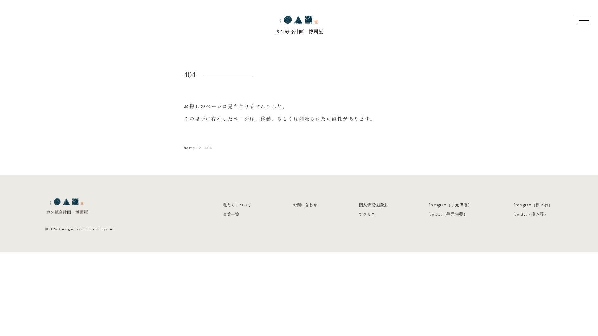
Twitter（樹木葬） (531, 214)
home (189, 148)
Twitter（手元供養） (448, 214)
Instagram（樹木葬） (533, 205)
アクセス (367, 214)
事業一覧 (231, 214)
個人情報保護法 (373, 205)
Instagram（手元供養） (450, 205)
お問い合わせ (305, 205)
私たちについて (237, 205)
